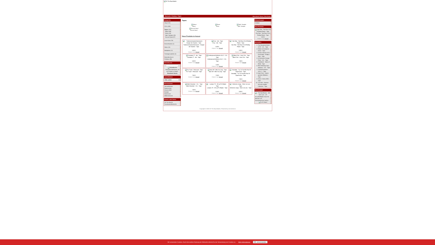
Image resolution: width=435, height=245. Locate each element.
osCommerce (232, 108)
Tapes (179, 16)
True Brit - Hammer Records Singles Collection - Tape (263, 84)
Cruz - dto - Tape (217, 43)
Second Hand (169, 37)
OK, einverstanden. (260, 242)
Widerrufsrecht (168, 95)
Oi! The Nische (168, 102)
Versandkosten (168, 86)
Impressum (167, 93)
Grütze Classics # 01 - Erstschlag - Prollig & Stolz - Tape (264, 54)
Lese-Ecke (167, 40)
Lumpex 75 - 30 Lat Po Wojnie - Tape (217, 87)
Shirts (166, 47)
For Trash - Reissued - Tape (194, 71)
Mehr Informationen (244, 242)
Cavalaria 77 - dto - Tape (194, 57)
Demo (166, 33)
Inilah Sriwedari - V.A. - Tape (194, 86)
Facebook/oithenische (170, 104)
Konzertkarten (168, 43)
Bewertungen (259, 90)
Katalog (174, 16)
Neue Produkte (259, 26)
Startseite (167, 16)
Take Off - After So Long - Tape (217, 71)
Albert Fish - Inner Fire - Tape (241, 57)
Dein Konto (267, 16)
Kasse (261, 16)
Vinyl (165, 23)
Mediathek (167, 50)
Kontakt (166, 92)
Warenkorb (256, 16)
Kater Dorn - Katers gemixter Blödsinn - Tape (263, 75)
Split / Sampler (169, 35)
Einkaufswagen (259, 20)
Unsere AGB (167, 90)
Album (167, 31)
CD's (165, 26)
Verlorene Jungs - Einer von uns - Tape (240, 87)
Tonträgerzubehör (169, 54)
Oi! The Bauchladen (214, 108)
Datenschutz (168, 88)
